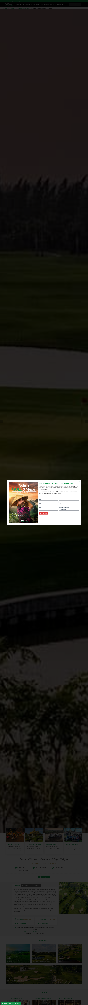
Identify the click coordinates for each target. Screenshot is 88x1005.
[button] (79, 481)
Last (60, 503)
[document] (44, 502)
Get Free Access (43, 513)
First (40, 503)
